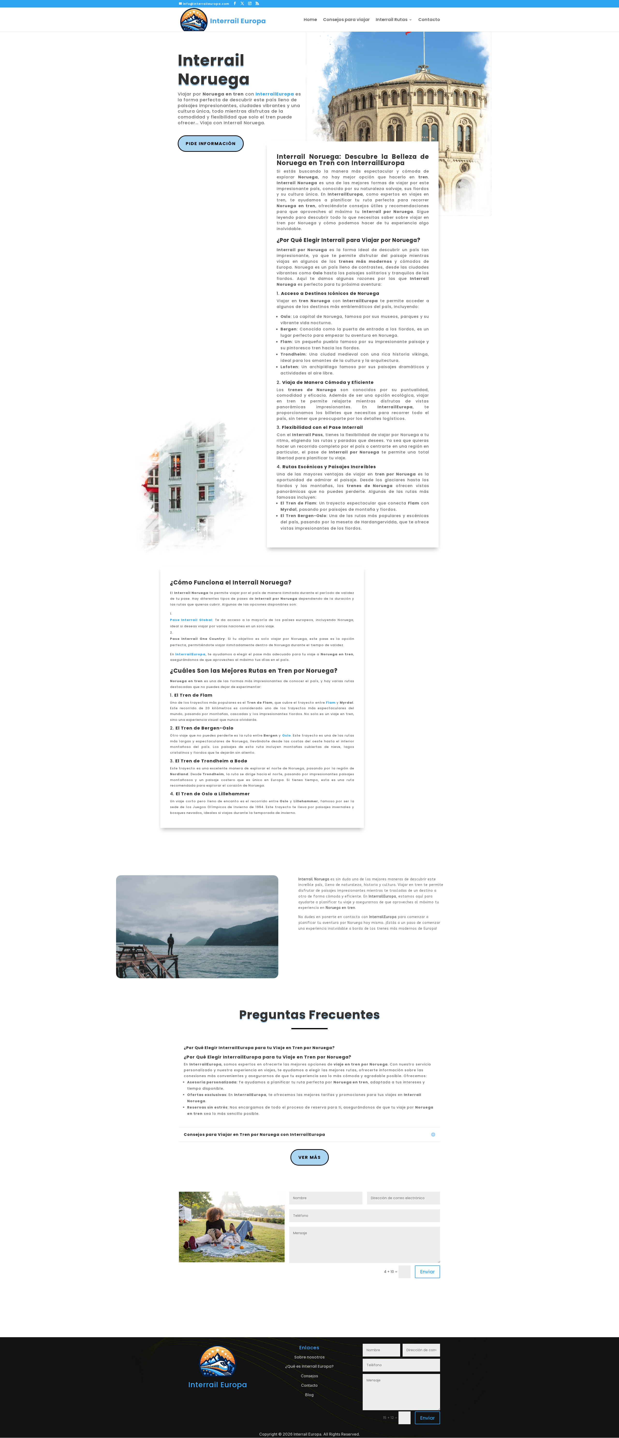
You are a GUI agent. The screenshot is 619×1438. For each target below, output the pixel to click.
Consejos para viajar (346, 20)
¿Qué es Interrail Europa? (309, 1366)
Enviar (427, 1271)
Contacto (429, 20)
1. (191, 695)
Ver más (309, 1157)
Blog (309, 1394)
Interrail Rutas (391, 20)
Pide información (211, 143)
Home (310, 20)
